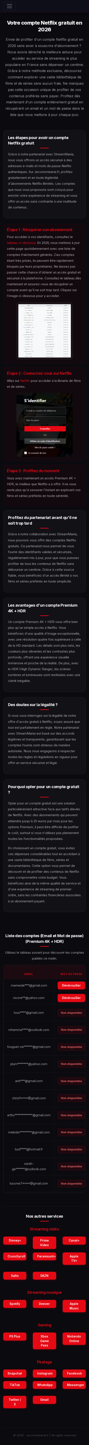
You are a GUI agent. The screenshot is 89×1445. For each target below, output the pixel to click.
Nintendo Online (74, 1339)
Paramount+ (46, 1256)
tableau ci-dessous (21, 243)
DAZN (44, 1275)
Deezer (44, 1304)
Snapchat (15, 1373)
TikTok (15, 1385)
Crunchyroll (16, 1256)
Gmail (44, 1399)
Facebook (74, 1373)
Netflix (25, 381)
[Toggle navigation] (9, 6)
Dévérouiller (71, 985)
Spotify (15, 1304)
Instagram (44, 1373)
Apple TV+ (74, 1258)
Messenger (75, 1385)
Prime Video (44, 1243)
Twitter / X (15, 1402)
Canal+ (74, 1240)
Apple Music (74, 1306)
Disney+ (15, 1240)
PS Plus (14, 1336)
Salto (15, 1275)
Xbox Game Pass (44, 1341)
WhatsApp (45, 1385)
